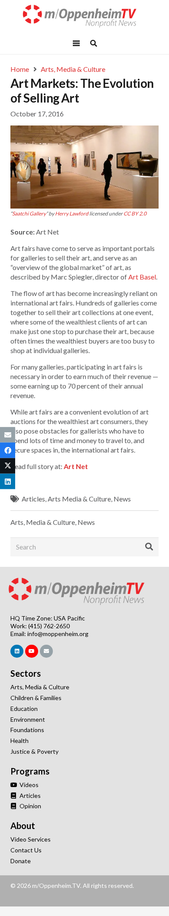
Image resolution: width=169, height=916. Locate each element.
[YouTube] (31, 651)
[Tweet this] (7, 466)
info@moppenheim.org (57, 633)
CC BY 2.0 (135, 213)
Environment (27, 719)
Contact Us (26, 850)
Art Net (76, 466)
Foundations (27, 729)
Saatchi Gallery (29, 213)
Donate (20, 861)
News (122, 499)
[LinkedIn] (16, 651)
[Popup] (93, 43)
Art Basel (142, 277)
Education (24, 708)
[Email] (46, 651)
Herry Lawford (71, 213)
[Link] (84, 16)
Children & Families (36, 697)
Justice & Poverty (34, 751)
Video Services (30, 839)
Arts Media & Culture (79, 499)
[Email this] (7, 434)
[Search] (149, 547)
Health (19, 740)
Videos (28, 784)
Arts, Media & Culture (42, 522)
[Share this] (7, 450)
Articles (33, 499)
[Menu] (76, 43)
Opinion (29, 806)
